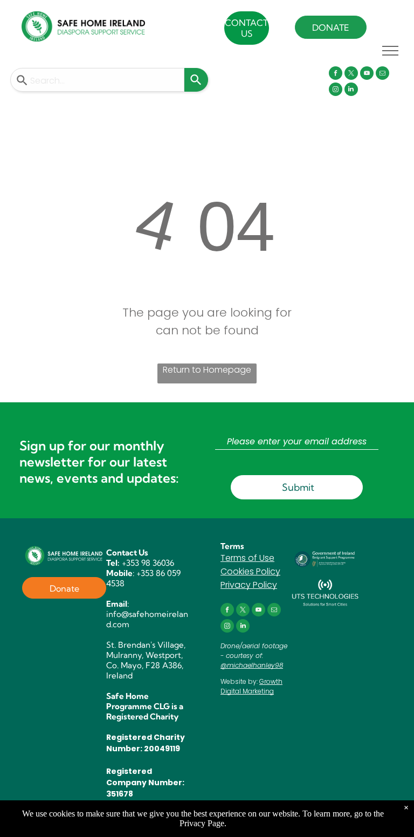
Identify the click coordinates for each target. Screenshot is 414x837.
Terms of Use (247, 558)
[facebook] (335, 74)
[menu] (390, 51)
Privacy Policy (248, 585)
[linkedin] (351, 91)
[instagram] (335, 91)
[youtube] (367, 74)
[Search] (196, 80)
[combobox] (97, 80)
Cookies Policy (250, 571)
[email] (382, 74)
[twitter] (351, 74)
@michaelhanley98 (251, 665)
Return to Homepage (207, 369)
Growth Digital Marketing (251, 686)
